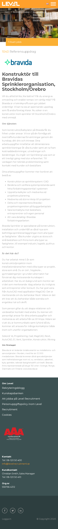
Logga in (6, 519)
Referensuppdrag (21, 12)
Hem (7, 12)
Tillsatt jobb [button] (15, 42)
